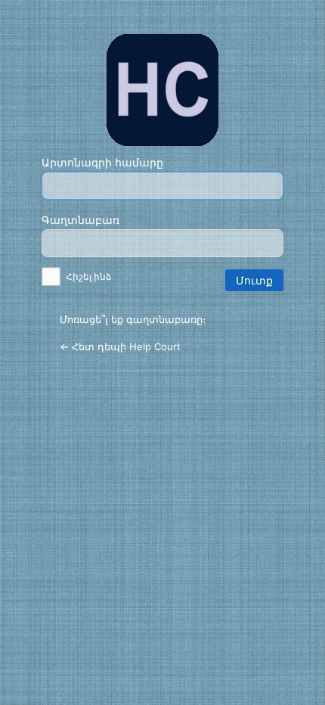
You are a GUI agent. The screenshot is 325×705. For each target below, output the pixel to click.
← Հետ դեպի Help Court (120, 346)
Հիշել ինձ (87, 276)
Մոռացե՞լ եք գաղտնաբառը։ (133, 319)
